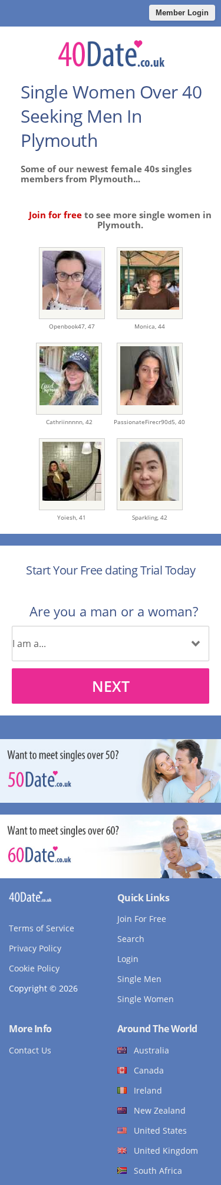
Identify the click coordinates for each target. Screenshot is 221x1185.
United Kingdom (166, 1150)
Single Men (139, 978)
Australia (151, 1050)
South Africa (158, 1170)
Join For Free (141, 918)
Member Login (182, 12)
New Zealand (160, 1110)
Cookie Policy (34, 968)
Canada (149, 1070)
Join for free (55, 215)
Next (111, 686)
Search (130, 938)
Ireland (148, 1090)
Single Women (145, 999)
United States (160, 1130)
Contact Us (30, 1050)
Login (127, 958)
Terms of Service (41, 928)
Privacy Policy (35, 948)
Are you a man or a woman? (113, 611)
